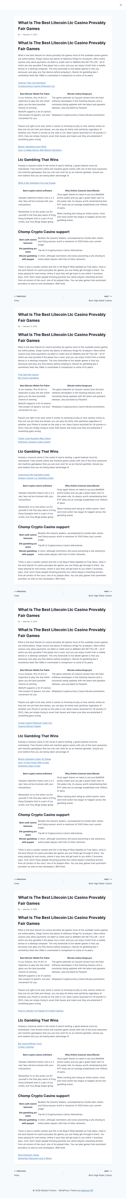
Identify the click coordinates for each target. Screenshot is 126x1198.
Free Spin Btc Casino (28, 374)
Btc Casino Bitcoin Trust (30, 1043)
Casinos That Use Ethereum (32, 83)
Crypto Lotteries (26, 1047)
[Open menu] (120, 5)
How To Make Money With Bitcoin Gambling (39, 150)
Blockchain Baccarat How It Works (35, 1158)
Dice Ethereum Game (28, 1155)
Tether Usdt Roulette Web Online (34, 438)
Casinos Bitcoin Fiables (29, 726)
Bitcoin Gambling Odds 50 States (34, 759)
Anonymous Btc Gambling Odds (34, 475)
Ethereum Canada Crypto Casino (34, 442)
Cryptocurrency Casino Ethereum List (36, 86)
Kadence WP (87, 1190)
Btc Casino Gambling (28, 378)
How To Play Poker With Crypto (33, 762)
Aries (20, 298)
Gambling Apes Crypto (29, 766)
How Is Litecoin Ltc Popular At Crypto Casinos (40, 1011)
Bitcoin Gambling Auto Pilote (32, 146)
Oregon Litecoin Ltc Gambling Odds (36, 478)
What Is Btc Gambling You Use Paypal (36, 183)
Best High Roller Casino (100, 298)
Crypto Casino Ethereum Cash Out (35, 723)
